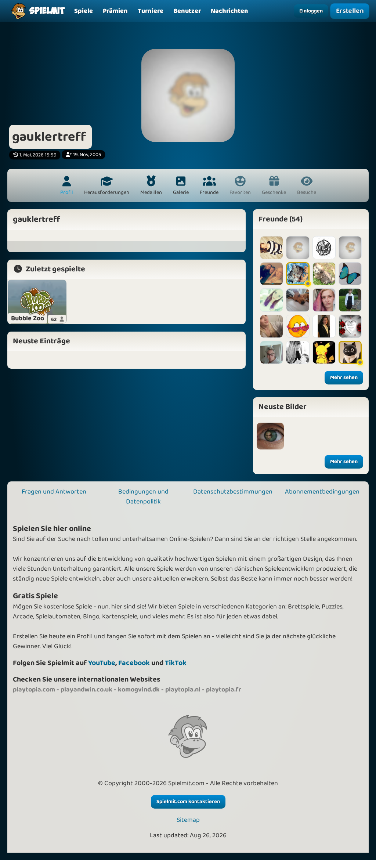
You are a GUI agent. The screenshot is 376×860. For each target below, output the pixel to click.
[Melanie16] (324, 300)
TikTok (176, 663)
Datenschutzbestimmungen (232, 492)
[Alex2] (271, 352)
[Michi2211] (350, 300)
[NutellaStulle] (350, 248)
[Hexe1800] (298, 300)
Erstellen (349, 11)
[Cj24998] (324, 352)
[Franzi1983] (350, 274)
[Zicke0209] (298, 352)
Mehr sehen (344, 377)
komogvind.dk (139, 689)
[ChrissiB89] (324, 274)
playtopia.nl (182, 689)
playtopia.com (34, 689)
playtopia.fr (223, 689)
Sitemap (188, 820)
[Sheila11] (350, 352)
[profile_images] (270, 436)
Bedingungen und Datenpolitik (143, 497)
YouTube (101, 663)
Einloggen (311, 11)
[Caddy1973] (298, 248)
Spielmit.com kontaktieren (188, 801)
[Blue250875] (271, 326)
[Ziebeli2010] (298, 274)
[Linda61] (298, 326)
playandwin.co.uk (86, 689)
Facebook (134, 663)
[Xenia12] (271, 300)
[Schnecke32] (324, 326)
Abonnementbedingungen (322, 492)
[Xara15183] (271, 248)
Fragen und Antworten (54, 492)
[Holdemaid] (271, 274)
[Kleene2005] (350, 326)
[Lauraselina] (324, 248)
